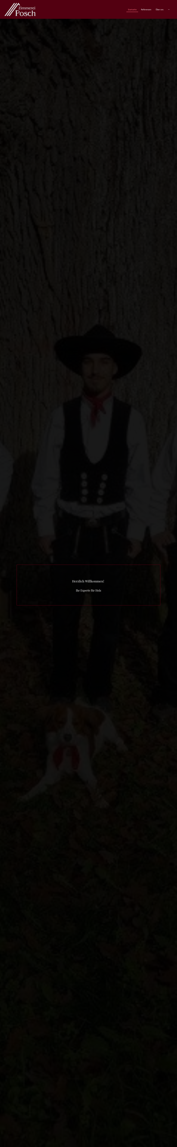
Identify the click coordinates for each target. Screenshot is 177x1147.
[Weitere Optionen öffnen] (168, 9)
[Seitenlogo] (20, 9)
